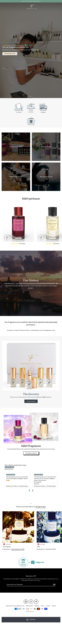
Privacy (43, 605)
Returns (54, 605)
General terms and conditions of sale (15, 605)
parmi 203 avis (9, 469)
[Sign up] (54, 584)
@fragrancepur (40, 506)
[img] (32, 467)
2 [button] (31, 96)
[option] (31, 49)
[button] (15, 243)
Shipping (37, 605)
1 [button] (30, 96)
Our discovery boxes (10, 53)
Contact (48, 605)
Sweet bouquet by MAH (17, 549)
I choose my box (31, 401)
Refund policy (29, 605)
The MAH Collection (31, 453)
